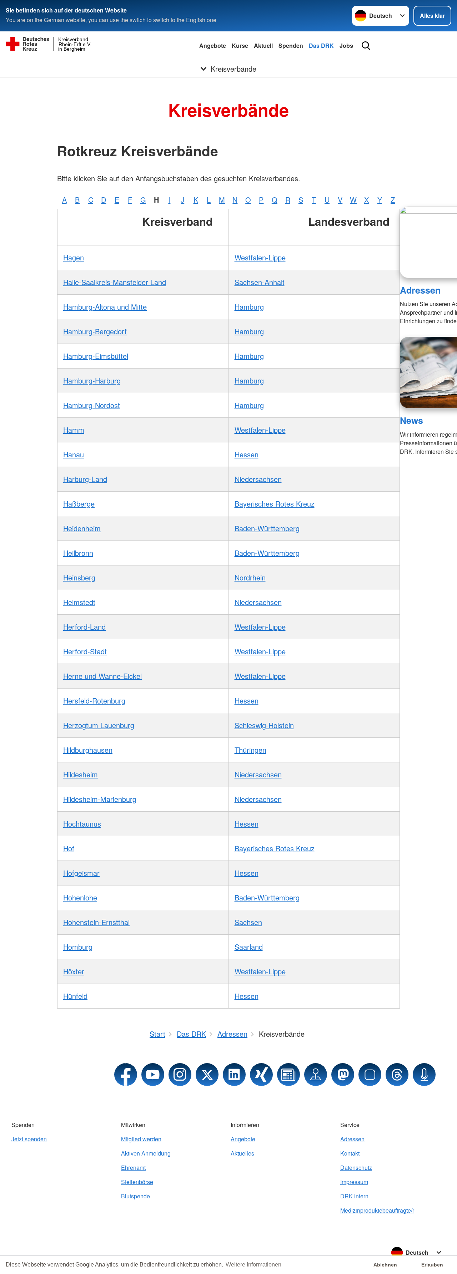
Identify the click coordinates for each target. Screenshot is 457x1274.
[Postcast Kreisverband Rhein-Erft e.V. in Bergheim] (424, 1074)
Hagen (73, 257)
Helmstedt (79, 602)
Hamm (73, 430)
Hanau (73, 454)
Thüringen (250, 750)
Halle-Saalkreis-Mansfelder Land (114, 282)
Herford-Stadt (85, 651)
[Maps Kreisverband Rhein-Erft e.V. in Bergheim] (315, 1074)
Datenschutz (356, 1167)
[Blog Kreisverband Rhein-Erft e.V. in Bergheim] (288, 1074)
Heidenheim (82, 528)
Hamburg (249, 306)
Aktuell (263, 45)
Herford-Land (84, 626)
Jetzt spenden (29, 1139)
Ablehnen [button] (385, 1265)
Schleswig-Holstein (264, 725)
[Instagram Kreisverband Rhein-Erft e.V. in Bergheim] (180, 1074)
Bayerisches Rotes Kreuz (275, 503)
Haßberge (79, 503)
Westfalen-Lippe (260, 257)
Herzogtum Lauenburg (98, 725)
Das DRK (321, 45)
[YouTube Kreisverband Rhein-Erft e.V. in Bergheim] (152, 1074)
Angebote (212, 45)
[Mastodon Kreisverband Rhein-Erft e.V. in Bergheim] (342, 1074)
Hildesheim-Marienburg (99, 799)
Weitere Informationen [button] (253, 1265)
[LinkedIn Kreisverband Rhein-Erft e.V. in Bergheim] (234, 1074)
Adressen (420, 290)
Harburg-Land (85, 479)
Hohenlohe (80, 897)
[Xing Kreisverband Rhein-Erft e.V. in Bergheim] (261, 1074)
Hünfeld (75, 996)
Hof (68, 848)
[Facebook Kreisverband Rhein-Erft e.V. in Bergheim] (125, 1074)
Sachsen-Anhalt (260, 282)
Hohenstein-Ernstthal (96, 922)
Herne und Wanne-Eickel (102, 676)
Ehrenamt (133, 1167)
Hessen (246, 454)
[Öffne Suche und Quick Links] (366, 45)
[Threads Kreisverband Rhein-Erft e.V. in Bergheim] (397, 1074)
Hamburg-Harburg (92, 380)
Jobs (346, 45)
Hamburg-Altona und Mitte (105, 306)
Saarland (249, 946)
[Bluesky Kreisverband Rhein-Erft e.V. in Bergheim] (369, 1074)
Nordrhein (250, 577)
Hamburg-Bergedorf (95, 331)
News (411, 420)
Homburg (77, 946)
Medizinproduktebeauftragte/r (377, 1210)
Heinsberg (79, 577)
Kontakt (350, 1153)
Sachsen (248, 922)
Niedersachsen (258, 479)
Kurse (240, 45)
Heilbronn (78, 553)
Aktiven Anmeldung (146, 1153)
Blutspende (135, 1196)
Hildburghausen (87, 750)
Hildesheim (80, 774)
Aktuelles (242, 1153)
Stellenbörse (137, 1182)
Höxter (73, 971)
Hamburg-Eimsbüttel (95, 356)
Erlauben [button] (432, 1265)
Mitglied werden (141, 1139)
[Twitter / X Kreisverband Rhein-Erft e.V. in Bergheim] (207, 1074)
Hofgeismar (81, 873)
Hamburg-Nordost (91, 405)
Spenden (290, 45)
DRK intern (354, 1196)
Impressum (354, 1182)
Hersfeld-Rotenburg (94, 700)
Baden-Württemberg (267, 528)
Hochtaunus (82, 823)
